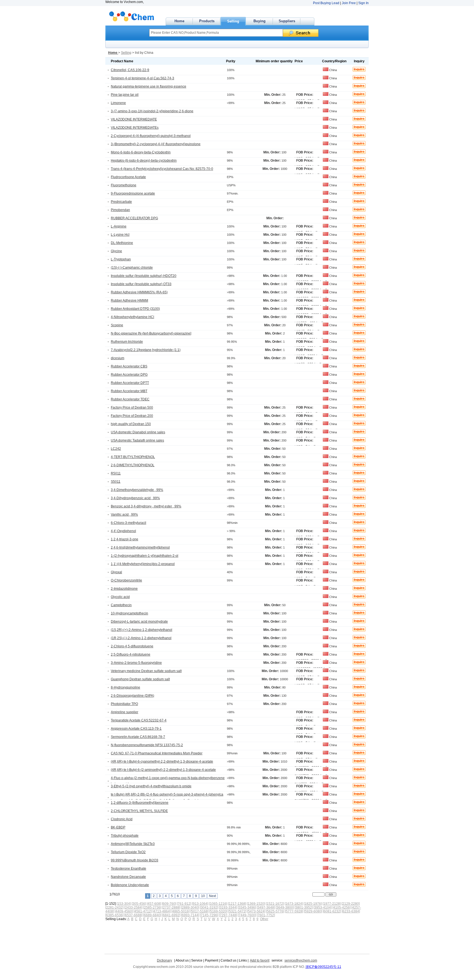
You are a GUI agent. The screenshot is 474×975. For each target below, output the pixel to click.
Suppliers (287, 21)
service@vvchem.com (300, 960)
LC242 (116, 449)
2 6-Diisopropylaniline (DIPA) (132, 696)
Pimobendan (120, 210)
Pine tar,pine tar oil (125, 95)
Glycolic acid (120, 597)
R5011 (116, 473)
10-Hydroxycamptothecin (129, 613)
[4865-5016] (180, 911)
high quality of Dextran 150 (131, 424)
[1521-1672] (275, 904)
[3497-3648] (266, 907)
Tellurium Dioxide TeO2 (128, 852)
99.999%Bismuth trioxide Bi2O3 (134, 860)
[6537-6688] (133, 915)
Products (207, 21)
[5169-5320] (218, 911)
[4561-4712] (143, 911)
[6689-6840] (152, 915)
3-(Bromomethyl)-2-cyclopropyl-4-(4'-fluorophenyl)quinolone (156, 144)
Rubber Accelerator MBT (129, 391)
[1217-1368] (237, 904)
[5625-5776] (275, 911)
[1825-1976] (313, 904)
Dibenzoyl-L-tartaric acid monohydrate (139, 621)
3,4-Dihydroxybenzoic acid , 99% (135, 498)
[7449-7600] (247, 915)
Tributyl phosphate (125, 836)
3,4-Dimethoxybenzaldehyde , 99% (137, 490)
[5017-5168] (199, 911)
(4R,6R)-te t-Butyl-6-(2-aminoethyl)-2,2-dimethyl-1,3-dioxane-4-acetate (163, 770)
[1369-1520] (256, 904)
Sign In (363, 3)
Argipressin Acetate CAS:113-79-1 (136, 728)
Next (212, 896)
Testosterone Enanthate (128, 868)
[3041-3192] (209, 907)
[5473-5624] (256, 911)
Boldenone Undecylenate (130, 885)
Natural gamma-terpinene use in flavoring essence (148, 86)
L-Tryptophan (121, 259)
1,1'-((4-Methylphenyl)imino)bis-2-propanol (143, 564)
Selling (233, 21)
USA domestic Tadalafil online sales (137, 440)
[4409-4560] (124, 911)
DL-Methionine (122, 243)
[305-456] (139, 904)
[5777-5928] (294, 911)
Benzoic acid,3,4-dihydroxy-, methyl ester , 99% (146, 506)
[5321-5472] (237, 911)
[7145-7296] (209, 915)
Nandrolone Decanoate (128, 877)
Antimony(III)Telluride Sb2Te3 (133, 844)
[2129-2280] (351, 904)
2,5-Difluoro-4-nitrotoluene (130, 654)
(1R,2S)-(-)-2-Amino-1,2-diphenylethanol (141, 638)
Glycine (116, 251)
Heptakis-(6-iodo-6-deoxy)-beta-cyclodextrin (144, 160)
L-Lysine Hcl (120, 235)
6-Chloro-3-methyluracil (128, 523)
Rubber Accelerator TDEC (130, 399)
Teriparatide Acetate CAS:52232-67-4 (139, 720)
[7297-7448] (228, 915)
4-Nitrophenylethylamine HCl (132, 317)
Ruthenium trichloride (127, 342)
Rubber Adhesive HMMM (129, 300)
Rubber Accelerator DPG (129, 374)
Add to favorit (259, 960)
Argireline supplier (124, 712)
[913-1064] (200, 904)
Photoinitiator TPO (124, 704)
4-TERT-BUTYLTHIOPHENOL (133, 457)
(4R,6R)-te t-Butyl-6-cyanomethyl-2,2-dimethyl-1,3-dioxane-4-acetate (162, 761)
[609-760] (169, 904)
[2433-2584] (133, 907)
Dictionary (164, 960)
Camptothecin (121, 605)
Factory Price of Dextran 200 (132, 416)
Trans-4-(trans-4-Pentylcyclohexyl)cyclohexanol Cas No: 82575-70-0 (162, 169)
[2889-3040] (190, 907)
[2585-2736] (152, 907)
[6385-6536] (114, 915)
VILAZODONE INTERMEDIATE (134, 119)
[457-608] (154, 904)
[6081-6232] (332, 911)
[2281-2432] (114, 907)
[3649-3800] (285, 907)
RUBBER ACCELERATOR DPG (134, 218)
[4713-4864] (162, 911)
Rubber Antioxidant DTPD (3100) (135, 309)
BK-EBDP (118, 827)
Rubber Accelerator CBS (129, 366)
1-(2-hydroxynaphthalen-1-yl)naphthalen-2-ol (144, 556)
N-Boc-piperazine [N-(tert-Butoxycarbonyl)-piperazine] (151, 333)
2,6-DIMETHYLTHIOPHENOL (132, 465)
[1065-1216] (218, 904)
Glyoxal (116, 572)
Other (264, 919)
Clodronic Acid (121, 819)
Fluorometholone (123, 185)
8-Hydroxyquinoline (125, 687)
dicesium (117, 358)
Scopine (117, 325)
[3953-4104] (323, 907)
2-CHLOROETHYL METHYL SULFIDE (139, 811)
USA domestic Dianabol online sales (138, 432)
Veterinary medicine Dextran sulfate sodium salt (146, 671)
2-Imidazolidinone (124, 589)
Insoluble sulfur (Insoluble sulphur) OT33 (141, 284)
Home (179, 21)
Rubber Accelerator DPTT (130, 383)
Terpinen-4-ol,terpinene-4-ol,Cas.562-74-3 (142, 78)
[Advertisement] (204, 936)
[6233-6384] (351, 911)
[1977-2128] (332, 904)
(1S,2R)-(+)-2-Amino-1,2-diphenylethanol (141, 630)
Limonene (118, 103)
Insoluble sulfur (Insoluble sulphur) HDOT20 (143, 276)
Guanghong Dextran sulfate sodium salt (140, 679)
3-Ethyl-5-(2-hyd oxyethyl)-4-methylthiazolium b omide (151, 786)
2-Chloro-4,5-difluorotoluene (132, 646)
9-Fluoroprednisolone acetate (133, 193)
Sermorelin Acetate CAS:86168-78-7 (138, 737)
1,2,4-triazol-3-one (124, 539)
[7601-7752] (266, 915)
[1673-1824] (294, 904)
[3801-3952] (304, 907)
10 (203, 896)
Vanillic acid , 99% (124, 514)
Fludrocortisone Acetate (128, 177)
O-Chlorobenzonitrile (126, 580)
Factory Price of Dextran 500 (132, 407)
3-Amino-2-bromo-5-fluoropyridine (136, 663)
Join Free (349, 3)
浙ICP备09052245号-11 (323, 967)
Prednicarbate (121, 202)
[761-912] (184, 904)
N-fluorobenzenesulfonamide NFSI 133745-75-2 (147, 745)
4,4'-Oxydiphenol (123, 531)
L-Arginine (118, 226)
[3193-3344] (228, 907)
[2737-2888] (171, 907)
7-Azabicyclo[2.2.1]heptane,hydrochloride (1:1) (145, 350)
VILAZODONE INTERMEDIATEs (135, 128)
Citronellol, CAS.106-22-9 (130, 70)
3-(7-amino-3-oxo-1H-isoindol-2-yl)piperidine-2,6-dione (152, 111)
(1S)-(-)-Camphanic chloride (132, 267)
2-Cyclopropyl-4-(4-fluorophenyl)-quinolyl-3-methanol (151, 136)
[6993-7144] (190, 915)
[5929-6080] (313, 911)
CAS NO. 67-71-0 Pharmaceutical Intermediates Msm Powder (156, 753)
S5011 (115, 482)
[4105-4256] (341, 907)
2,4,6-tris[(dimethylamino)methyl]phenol (140, 547)
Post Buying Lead (326, 3)
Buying (259, 21)
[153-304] (124, 904)
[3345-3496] (247, 907)
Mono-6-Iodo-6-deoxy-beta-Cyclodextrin (141, 152)
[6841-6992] (171, 915)
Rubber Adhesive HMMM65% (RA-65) (139, 292)
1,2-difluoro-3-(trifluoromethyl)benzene (139, 803)
